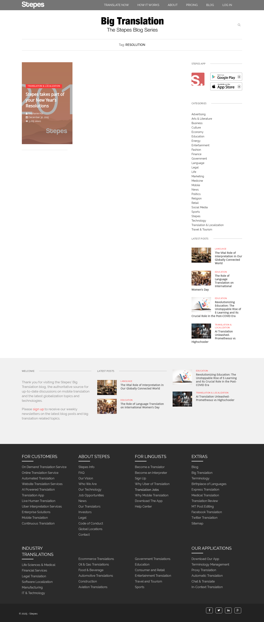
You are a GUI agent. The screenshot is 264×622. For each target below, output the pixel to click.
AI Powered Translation (38, 490)
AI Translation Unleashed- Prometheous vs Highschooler (215, 398)
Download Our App (205, 559)
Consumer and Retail (150, 570)
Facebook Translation (207, 512)
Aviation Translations (92, 587)
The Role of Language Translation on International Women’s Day (142, 405)
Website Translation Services (42, 484)
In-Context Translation (207, 587)
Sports (196, 211)
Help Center (143, 506)
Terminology (200, 478)
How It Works (148, 5)
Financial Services (34, 570)
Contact (84, 534)
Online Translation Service (40, 473)
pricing (192, 5)
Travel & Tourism (202, 229)
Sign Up (140, 478)
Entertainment (200, 145)
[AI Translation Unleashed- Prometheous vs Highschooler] (201, 330)
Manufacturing (32, 587)
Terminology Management (210, 564)
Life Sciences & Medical (38, 565)
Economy (198, 132)
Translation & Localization (208, 225)
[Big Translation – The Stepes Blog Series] (132, 24)
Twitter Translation (204, 518)
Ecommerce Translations (96, 559)
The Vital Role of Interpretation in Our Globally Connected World (228, 258)
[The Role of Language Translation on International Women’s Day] (201, 277)
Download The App (149, 501)
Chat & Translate (203, 581)
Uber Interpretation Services (42, 506)
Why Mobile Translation (151, 495)
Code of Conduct (90, 523)
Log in (227, 5)
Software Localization (37, 582)
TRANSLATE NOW (116, 5)
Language (198, 163)
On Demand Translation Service (44, 467)
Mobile (196, 185)
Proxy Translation (204, 570)
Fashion (196, 149)
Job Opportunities (91, 495)
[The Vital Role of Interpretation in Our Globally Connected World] (201, 254)
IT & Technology (33, 593)
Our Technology (89, 490)
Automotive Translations (95, 576)
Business (197, 123)
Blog (210, 5)
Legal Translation (34, 576)
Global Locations (90, 529)
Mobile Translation (35, 518)
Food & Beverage (90, 570)
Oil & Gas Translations (93, 564)
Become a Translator (150, 467)
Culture (196, 127)
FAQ (81, 473)
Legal (195, 167)
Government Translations (152, 559)
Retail (195, 202)
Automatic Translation (207, 576)
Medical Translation (205, 495)
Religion (197, 198)
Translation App (33, 495)
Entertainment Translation (153, 576)
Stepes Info (86, 467)
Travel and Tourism (148, 581)
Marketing (198, 176)
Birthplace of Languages (209, 484)
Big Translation (202, 473)
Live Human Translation (38, 501)
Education (198, 136)
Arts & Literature (202, 118)
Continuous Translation (38, 523)
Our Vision (85, 478)
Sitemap (197, 523)
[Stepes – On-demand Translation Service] (33, 4)
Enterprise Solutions (36, 512)
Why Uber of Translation (152, 484)
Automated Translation (38, 478)
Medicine (197, 180)
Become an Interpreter (151, 473)
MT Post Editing (203, 506)
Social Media (200, 207)
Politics (196, 194)
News (195, 189)
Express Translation (205, 490)
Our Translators (89, 506)
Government (199, 158)
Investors (85, 512)
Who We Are (87, 484)
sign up (38, 409)
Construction (87, 581)
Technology (199, 220)
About (173, 5)
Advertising (199, 114)
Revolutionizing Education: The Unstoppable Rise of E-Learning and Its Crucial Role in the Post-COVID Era (216, 309)
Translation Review (205, 501)
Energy (196, 140)
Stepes (196, 216)
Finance (196, 154)
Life (194, 171)
